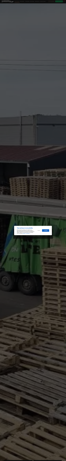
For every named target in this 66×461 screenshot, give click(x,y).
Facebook (27, 233)
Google (24, 233)
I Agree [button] (45, 230)
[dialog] (33, 230)
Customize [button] (38, 230)
